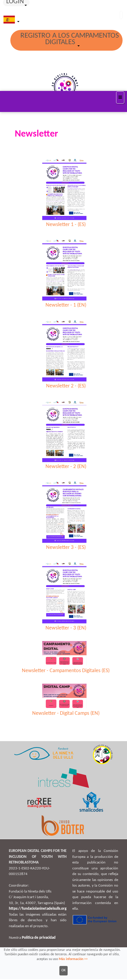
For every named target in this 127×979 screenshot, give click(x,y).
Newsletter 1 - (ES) (66, 224)
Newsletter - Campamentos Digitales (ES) (66, 671)
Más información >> (73, 959)
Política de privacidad (39, 938)
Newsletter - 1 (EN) (65, 305)
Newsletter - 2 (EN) (65, 467)
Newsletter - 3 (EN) (65, 628)
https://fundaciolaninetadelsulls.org (37, 909)
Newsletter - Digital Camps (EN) (66, 713)
